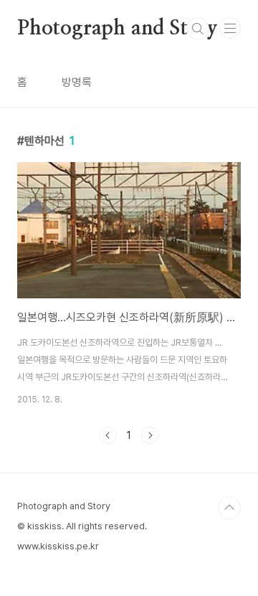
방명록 (77, 82)
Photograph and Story (117, 29)
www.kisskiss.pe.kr (58, 546)
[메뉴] (230, 28)
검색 (198, 28)
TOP (229, 507)
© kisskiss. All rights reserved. (82, 526)
